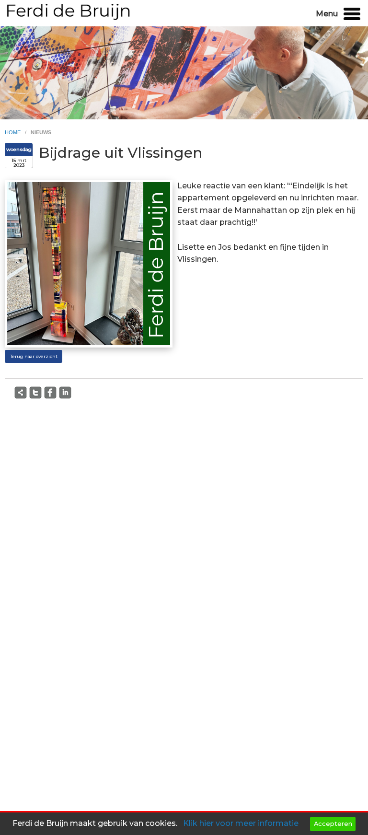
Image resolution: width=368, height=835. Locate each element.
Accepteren (333, 823)
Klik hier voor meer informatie (241, 823)
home (13, 132)
